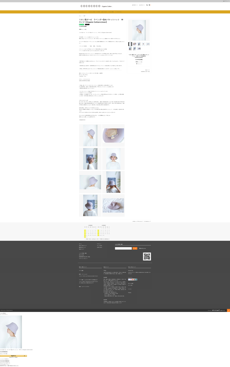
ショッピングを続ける (4, 360)
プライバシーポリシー (83, 258)
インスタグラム (118, 11)
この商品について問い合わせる (137, 221)
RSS (80, 254)
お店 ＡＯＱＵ (104, 11)
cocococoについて (83, 11)
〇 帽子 (84, 15)
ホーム (80, 15)
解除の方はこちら (142, 248)
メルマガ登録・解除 (119, 244)
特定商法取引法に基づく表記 (84, 256)
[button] (13, 356)
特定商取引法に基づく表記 (145, 71)
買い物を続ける (147, 221)
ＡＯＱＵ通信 (111, 11)
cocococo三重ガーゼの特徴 (94, 11)
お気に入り (139, 63)
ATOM (82, 254)
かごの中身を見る (3, 351)
